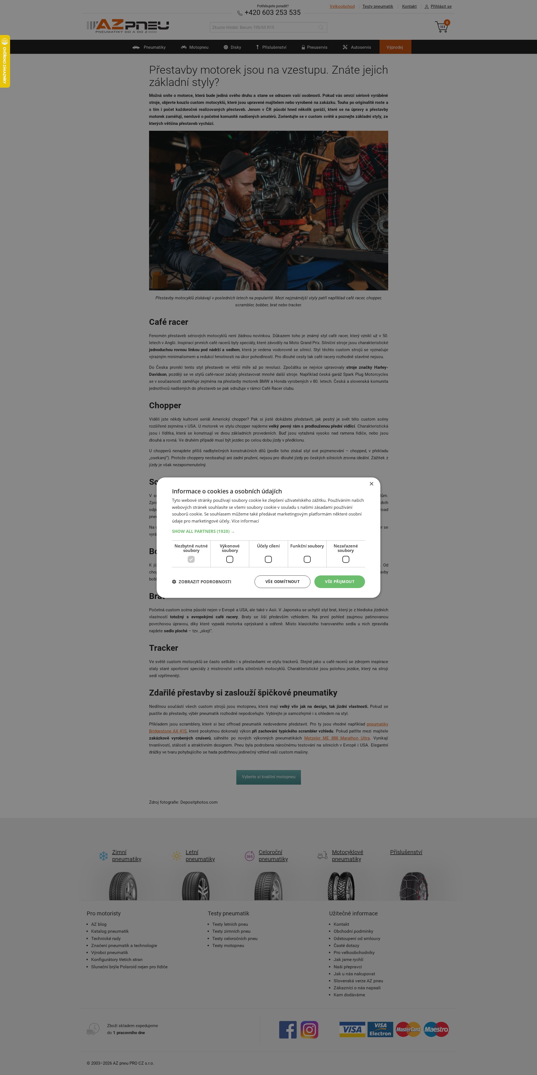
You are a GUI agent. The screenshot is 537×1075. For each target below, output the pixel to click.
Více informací (245, 521)
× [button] (371, 484)
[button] (268, 531)
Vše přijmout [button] (339, 581)
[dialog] (268, 537)
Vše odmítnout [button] (282, 581)
